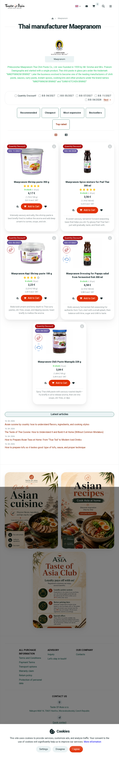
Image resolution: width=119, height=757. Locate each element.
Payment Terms (27, 662)
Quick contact (59, 722)
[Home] (14, 6)
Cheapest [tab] (50, 112)
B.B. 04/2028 (94, 99)
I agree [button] (76, 749)
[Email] (86, 6)
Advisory (53, 650)
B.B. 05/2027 (67, 95)
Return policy (25, 675)
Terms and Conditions (30, 658)
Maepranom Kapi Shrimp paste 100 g (31, 273)
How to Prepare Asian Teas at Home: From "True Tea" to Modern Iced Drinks (43, 439)
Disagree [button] (60, 749)
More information (92, 741)
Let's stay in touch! (57, 658)
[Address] (59, 702)
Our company (84, 650)
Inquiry (51, 654)
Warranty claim (26, 671)
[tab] (56, 134)
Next (106, 99)
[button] (17, 206)
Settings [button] (43, 749)
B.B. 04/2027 (48, 95)
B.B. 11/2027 (104, 95)
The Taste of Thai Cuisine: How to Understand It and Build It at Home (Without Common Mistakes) (54, 432)
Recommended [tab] (28, 112)
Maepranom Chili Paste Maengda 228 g (59, 361)
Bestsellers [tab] (95, 112)
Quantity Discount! (27, 95)
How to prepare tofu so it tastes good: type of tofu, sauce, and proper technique (45, 447)
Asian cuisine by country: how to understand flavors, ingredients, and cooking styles (47, 424)
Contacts (80, 654)
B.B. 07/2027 (85, 95)
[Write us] (59, 717)
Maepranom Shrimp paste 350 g (31, 182)
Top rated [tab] (61, 124)
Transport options (28, 666)
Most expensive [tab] (72, 112)
